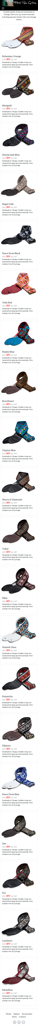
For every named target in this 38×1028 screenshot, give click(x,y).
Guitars (16, 1014)
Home (8, 1014)
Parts (14, 1017)
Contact (22, 1017)
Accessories (27, 1014)
